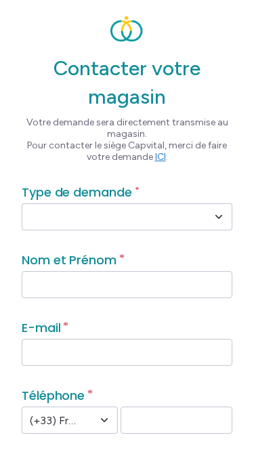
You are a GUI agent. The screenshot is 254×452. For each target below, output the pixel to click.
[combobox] (112, 216)
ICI (160, 157)
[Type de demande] (219, 217)
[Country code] (104, 420)
